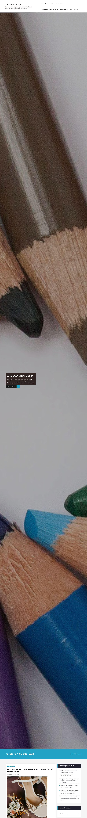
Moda (18, 774)
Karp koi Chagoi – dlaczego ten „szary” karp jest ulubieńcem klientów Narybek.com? (70, 780)
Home (71, 754)
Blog (71, 9)
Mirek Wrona (11, 774)
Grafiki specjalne (64, 9)
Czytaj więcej (10, 386)
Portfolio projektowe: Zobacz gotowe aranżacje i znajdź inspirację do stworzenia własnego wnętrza (69, 792)
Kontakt (76, 9)
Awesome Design (13, 4)
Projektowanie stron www (57, 3)
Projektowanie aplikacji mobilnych (50, 9)
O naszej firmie (45, 3)
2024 (75, 754)
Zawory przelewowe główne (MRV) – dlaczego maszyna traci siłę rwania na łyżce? (70, 798)
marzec (79, 754)
